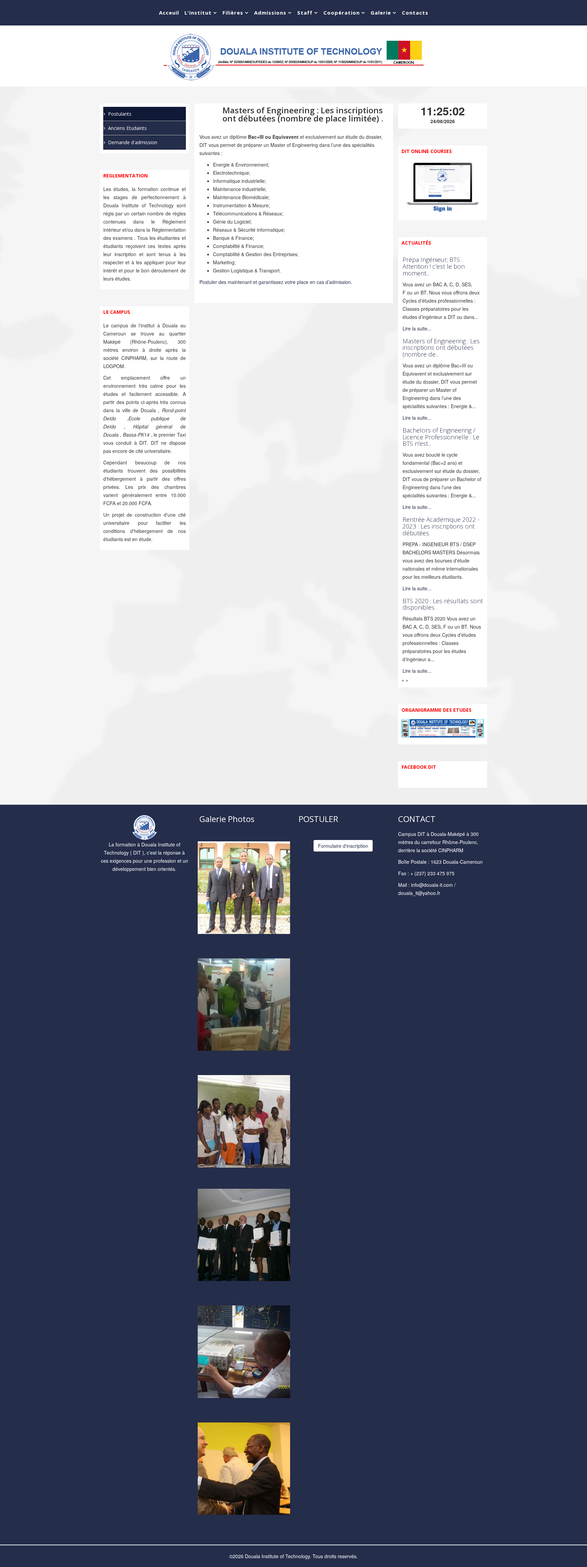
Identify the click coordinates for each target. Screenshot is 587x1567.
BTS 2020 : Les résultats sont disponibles (443, 604)
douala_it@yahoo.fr (419, 893)
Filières (233, 12)
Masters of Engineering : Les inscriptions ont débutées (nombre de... (441, 348)
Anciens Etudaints (127, 128)
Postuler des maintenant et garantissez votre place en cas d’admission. (275, 282)
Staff (305, 12)
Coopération (341, 12)
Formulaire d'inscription (343, 845)
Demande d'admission (132, 142)
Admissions (270, 12)
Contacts (415, 12)
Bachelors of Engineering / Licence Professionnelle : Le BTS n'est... (441, 437)
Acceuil (169, 12)
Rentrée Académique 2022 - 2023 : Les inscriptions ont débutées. (441, 526)
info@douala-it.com (432, 884)
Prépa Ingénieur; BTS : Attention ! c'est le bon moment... (434, 266)
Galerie (381, 12)
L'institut (198, 12)
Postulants (119, 114)
